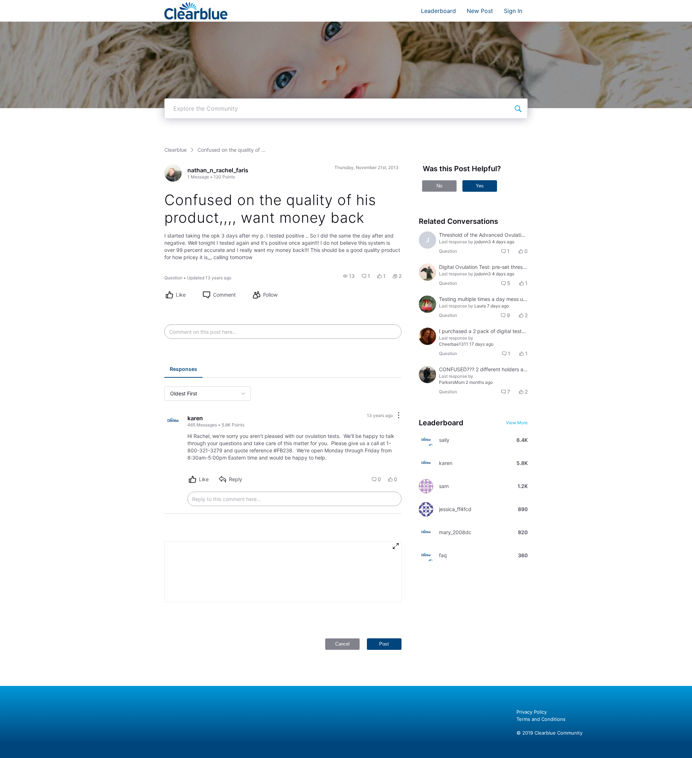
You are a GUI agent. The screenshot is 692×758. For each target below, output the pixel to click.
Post (384, 644)
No (439, 186)
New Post (480, 10)
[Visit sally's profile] (426, 440)
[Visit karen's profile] (173, 421)
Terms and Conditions (540, 719)
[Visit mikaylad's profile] (427, 272)
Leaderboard (438, 10)
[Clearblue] (195, 11)
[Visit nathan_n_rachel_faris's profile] (173, 173)
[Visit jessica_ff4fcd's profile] (426, 509)
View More (517, 422)
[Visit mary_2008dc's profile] (426, 532)
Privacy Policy (531, 712)
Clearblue (175, 150)
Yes (480, 186)
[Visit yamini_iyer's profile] (427, 374)
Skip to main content (30, 5)
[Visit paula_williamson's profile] (427, 336)
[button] (349, 276)
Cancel (342, 644)
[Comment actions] (399, 415)
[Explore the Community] (518, 108)
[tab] (183, 370)
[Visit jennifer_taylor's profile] (427, 304)
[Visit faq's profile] (426, 555)
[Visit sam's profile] (426, 486)
